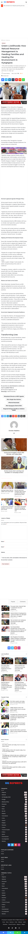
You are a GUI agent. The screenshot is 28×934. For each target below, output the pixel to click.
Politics (3, 832)
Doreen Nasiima (6, 73)
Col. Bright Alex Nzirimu (14, 399)
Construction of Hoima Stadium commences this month (7, 508)
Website (3, 552)
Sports (3, 834)
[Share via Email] (21, 416)
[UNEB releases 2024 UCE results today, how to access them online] (5, 709)
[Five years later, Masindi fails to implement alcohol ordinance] (5, 608)
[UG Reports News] (9, 2)
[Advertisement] (14, 22)
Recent (4, 601)
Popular (13, 601)
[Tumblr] (13, 79)
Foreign (3, 799)
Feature (3, 813)
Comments (22, 601)
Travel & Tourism (6, 829)
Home (3, 40)
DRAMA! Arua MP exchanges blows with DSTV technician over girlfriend (17, 724)
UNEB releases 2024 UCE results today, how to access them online (17, 709)
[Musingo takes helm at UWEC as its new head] (7, 485)
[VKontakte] (19, 416)
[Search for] (26, 2)
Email (2, 546)
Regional (4, 792)
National (8, 40)
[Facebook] (2, 79)
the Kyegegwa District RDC (14, 405)
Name (3, 541)
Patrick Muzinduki (14, 402)
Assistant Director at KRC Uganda (14, 396)
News (3, 808)
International (5, 815)
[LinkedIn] (9, 79)
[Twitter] (6, 79)
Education (4, 804)
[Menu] (2, 2)
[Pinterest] (16, 79)
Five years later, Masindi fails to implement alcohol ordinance (18, 608)
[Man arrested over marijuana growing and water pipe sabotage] (5, 622)
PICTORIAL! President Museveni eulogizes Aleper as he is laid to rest (20, 508)
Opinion (3, 820)
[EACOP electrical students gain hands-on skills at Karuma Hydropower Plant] (21, 485)
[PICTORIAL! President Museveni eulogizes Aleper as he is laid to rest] (21, 501)
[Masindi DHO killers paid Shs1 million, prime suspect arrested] (5, 732)
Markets (4, 841)
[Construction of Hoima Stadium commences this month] (7, 501)
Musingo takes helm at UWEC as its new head (7, 491)
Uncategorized (5, 838)
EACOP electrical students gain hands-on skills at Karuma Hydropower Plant (20, 492)
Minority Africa (5, 801)
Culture (3, 827)
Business (4, 825)
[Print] (24, 416)
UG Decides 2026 (6, 797)
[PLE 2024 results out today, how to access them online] (5, 703)
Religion (4, 822)
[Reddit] (20, 79)
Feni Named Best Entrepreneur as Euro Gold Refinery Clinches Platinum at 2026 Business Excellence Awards (18, 630)
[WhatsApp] (23, 79)
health (3, 806)
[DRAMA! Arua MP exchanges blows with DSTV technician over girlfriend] (5, 725)
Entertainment (5, 836)
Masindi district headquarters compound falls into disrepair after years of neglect (18, 615)
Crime (3, 818)
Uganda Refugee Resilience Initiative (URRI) (14, 409)
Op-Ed (3, 811)
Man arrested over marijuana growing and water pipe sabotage (18, 621)
